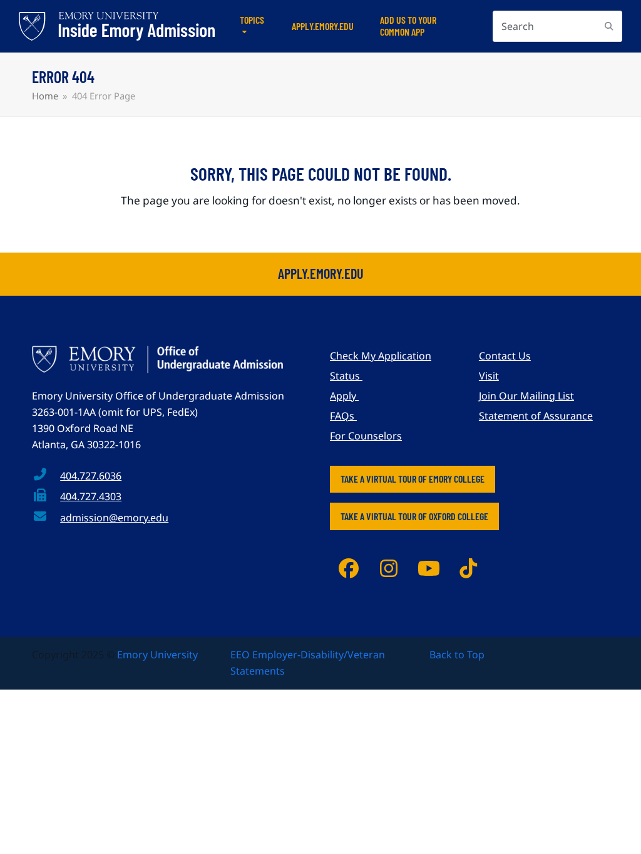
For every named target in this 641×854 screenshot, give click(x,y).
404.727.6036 (90, 476)
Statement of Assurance (536, 416)
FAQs (343, 416)
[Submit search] (609, 26)
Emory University (157, 654)
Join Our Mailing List (526, 396)
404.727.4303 (90, 496)
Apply (344, 396)
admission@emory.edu (114, 518)
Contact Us (505, 356)
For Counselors (366, 436)
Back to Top (457, 654)
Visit (489, 376)
